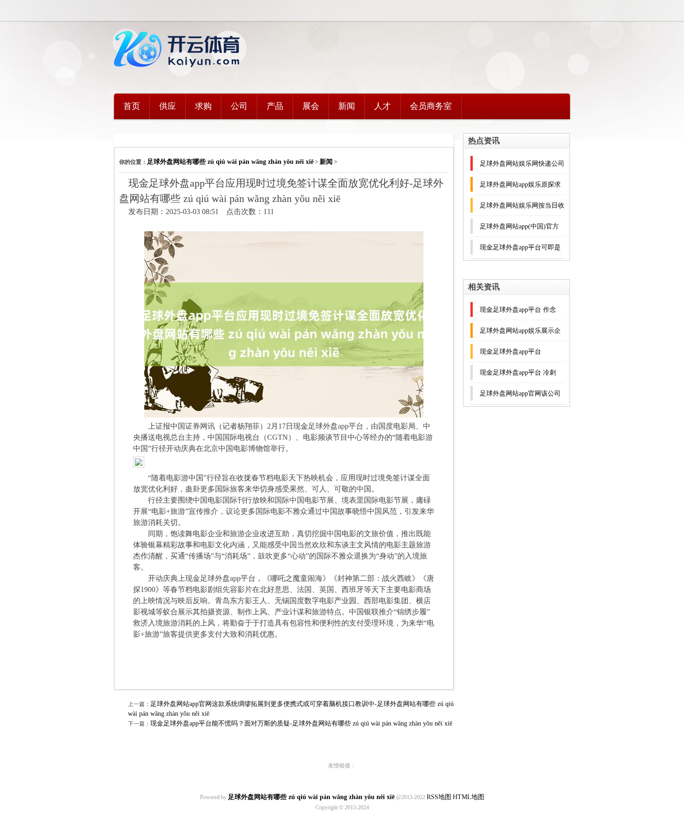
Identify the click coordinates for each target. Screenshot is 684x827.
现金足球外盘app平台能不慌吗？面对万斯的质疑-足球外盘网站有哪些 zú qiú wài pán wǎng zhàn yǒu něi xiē (301, 723)
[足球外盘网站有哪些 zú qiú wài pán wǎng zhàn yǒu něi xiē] (179, 72)
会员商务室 (431, 106)
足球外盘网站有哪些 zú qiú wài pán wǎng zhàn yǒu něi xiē (230, 161)
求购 (203, 106)
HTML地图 (468, 796)
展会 (310, 106)
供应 (167, 106)
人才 (382, 106)
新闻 (346, 106)
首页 (131, 106)
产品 (275, 106)
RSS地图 (439, 796)
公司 (239, 106)
